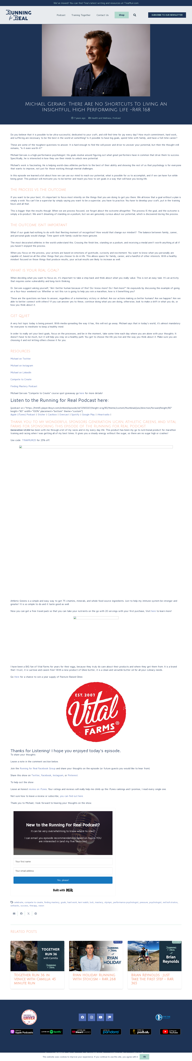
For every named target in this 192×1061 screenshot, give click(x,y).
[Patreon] (109, 1017)
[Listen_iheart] (81, 1032)
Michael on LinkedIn (20, 372)
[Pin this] (35, 913)
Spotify (75, 414)
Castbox (52, 414)
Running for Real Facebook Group (38, 768)
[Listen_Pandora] (111, 1032)
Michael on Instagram (21, 365)
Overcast (64, 414)
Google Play (88, 414)
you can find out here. (71, 796)
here (82, 393)
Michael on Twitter (20, 358)
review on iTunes (38, 789)
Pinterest (73, 775)
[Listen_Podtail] (140, 1032)
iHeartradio (103, 414)
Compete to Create (21, 379)
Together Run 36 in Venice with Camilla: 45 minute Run (35, 979)
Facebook (46, 775)
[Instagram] (91, 1017)
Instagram (58, 775)
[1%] (163, 1017)
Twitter (35, 775)
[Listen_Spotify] (51, 1032)
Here (16, 676)
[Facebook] (82, 1017)
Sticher (41, 414)
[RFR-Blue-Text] (18, 15)
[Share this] (21, 913)
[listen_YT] (170, 1032)
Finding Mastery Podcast (23, 386)
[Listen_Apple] (21, 1032)
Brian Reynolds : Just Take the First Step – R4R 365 (152, 979)
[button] (66, 15)
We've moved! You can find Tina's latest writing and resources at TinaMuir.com (96, 3)
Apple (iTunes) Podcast (22, 414)
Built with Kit (63, 890)
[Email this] (14, 913)
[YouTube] (100, 1017)
